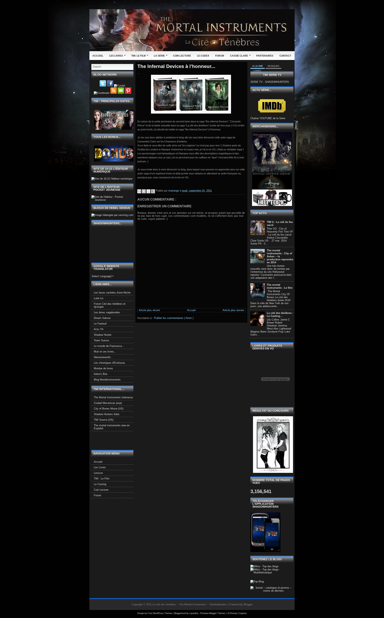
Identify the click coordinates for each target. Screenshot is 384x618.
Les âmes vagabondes (107, 312)
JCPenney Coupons (237, 613)
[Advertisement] (114, 440)
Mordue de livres (103, 368)
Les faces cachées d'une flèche (112, 292)
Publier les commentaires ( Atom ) (173, 317)
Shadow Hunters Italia (106, 414)
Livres (257, 71)
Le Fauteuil (100, 323)
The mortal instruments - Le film (280, 286)
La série (160, 55)
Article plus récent (149, 310)
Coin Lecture (182, 55)
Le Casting (100, 484)
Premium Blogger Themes (213, 613)
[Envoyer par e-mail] (139, 191)
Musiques (273, 66)
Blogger (248, 604)
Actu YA (98, 329)
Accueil (97, 55)
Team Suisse (101, 340)
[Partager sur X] (148, 191)
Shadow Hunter (102, 334)
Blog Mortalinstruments (107, 379)
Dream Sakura (102, 317)
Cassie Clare (240, 55)
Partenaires (264, 55)
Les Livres (117, 55)
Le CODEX (203, 55)
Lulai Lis (98, 298)
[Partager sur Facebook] (153, 191)
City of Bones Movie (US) (108, 408)
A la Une (257, 66)
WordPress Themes (163, 613)
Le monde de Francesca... (109, 345)
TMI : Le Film (101, 478)
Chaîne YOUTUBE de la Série (267, 118)
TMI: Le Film (139, 55)
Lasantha (194, 613)
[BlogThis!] (144, 191)
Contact (285, 55)
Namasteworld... (103, 357)
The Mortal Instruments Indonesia (113, 397)
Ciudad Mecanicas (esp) (108, 402)
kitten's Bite (100, 373)
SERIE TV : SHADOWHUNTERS (269, 81)
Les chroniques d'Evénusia (109, 362)
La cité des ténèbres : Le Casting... (280, 314)
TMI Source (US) (103, 419)
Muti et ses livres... (105, 351)
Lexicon (98, 472)
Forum (219, 55)
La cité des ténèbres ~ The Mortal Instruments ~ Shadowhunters (190, 604)
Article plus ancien (233, 310)
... (138, 72)
